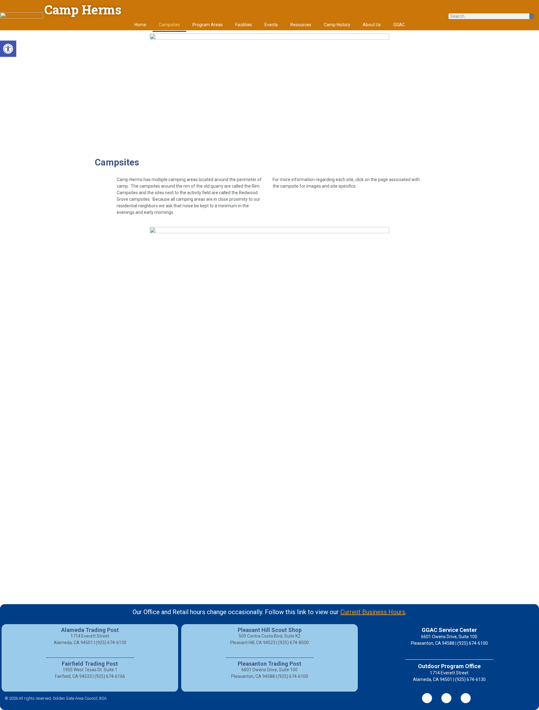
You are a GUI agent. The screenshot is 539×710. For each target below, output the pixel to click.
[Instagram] (466, 698)
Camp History (337, 24)
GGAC (399, 24)
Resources (300, 24)
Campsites (169, 24)
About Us (372, 24)
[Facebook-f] (427, 698)
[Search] (531, 16)
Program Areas (207, 24)
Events (271, 24)
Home (140, 24)
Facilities (243, 24)
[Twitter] (446, 698)
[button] (8, 49)
